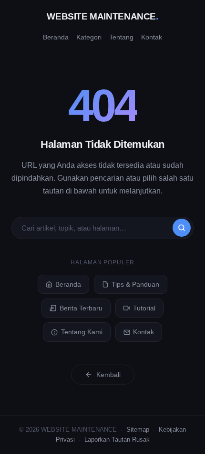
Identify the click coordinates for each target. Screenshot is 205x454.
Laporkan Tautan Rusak (117, 439)
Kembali (108, 374)
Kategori (89, 37)
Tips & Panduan (135, 284)
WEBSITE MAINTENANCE (102, 16)
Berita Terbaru (81, 308)
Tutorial (144, 308)
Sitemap (137, 429)
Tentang (121, 37)
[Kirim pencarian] (182, 228)
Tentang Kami (81, 332)
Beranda (56, 37)
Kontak (151, 37)
